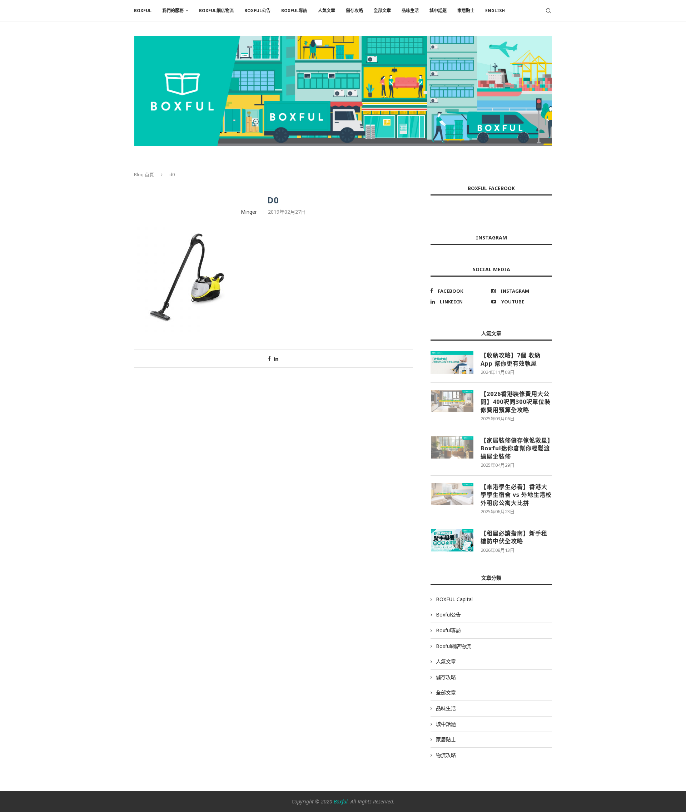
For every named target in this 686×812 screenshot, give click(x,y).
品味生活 (410, 11)
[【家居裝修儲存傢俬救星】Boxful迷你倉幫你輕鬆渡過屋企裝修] (452, 447)
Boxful (341, 801)
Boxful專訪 (294, 11)
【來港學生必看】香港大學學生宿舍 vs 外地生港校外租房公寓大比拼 (516, 495)
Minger (249, 211)
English (495, 11)
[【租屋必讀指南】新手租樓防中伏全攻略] (452, 540)
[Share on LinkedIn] (276, 358)
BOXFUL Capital (454, 599)
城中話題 (438, 11)
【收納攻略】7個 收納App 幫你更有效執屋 (511, 359)
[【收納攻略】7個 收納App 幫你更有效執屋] (452, 362)
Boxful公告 (257, 11)
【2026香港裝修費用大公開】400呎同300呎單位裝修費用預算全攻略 (516, 402)
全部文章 (382, 11)
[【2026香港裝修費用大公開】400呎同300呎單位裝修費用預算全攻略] (452, 401)
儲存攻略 (354, 11)
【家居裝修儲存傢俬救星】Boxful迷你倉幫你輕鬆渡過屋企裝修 (516, 448)
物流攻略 (446, 755)
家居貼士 (465, 11)
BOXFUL (142, 11)
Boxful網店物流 (216, 11)
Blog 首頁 (144, 174)
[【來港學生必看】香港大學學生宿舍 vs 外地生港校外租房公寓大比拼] (452, 494)
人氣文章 (326, 11)
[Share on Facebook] (269, 358)
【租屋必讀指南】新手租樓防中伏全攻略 (514, 537)
